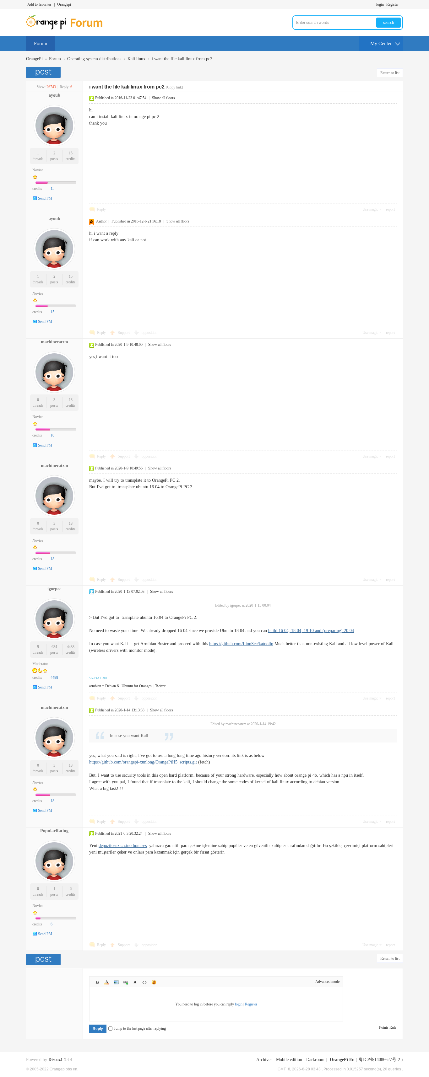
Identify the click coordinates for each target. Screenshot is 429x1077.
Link (125, 982)
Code (144, 982)
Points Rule (387, 1027)
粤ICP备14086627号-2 (379, 1059)
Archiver (264, 1059)
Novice (37, 170)
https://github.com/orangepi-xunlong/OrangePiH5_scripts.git (143, 762)
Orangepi (64, 4)
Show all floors (163, 98)
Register (392, 4)
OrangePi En (342, 1059)
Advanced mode (327, 981)
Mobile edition (289, 1059)
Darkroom (315, 1059)
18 (71, 400)
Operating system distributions (94, 58)
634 (54, 647)
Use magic (370, 209)
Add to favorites (39, 4)
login (380, 4)
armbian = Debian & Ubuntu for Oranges (120, 686)
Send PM (45, 198)
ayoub (54, 95)
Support (124, 332)
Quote (135, 982)
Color (107, 982)
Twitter (160, 686)
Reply (101, 209)
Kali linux (136, 58)
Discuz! (55, 1059)
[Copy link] (174, 87)
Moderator (40, 664)
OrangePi (34, 58)
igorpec (54, 589)
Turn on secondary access (401, 4)
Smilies (154, 982)
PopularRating (54, 830)
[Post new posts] (44, 72)
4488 (70, 647)
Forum (40, 43)
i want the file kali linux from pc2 (182, 58)
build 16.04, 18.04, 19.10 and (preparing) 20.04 (311, 630)
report (390, 209)
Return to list (389, 73)
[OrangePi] (67, 28)
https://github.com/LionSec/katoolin (241, 643)
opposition (149, 332)
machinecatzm (54, 342)
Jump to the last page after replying (140, 1028)
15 (71, 153)
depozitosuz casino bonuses (123, 845)
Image (116, 982)
